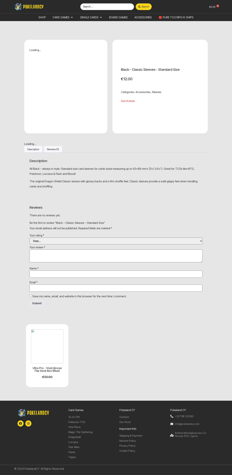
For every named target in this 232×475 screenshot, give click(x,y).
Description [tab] (33, 149)
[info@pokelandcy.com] (171, 423)
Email (34, 282)
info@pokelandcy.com (187, 423)
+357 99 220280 (184, 416)
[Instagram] (28, 423)
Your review (37, 247)
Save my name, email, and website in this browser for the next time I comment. (79, 296)
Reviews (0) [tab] (53, 149)
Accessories (143, 92)
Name (34, 268)
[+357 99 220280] (171, 416)
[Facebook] (20, 423)
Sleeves (156, 92)
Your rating (37, 235)
